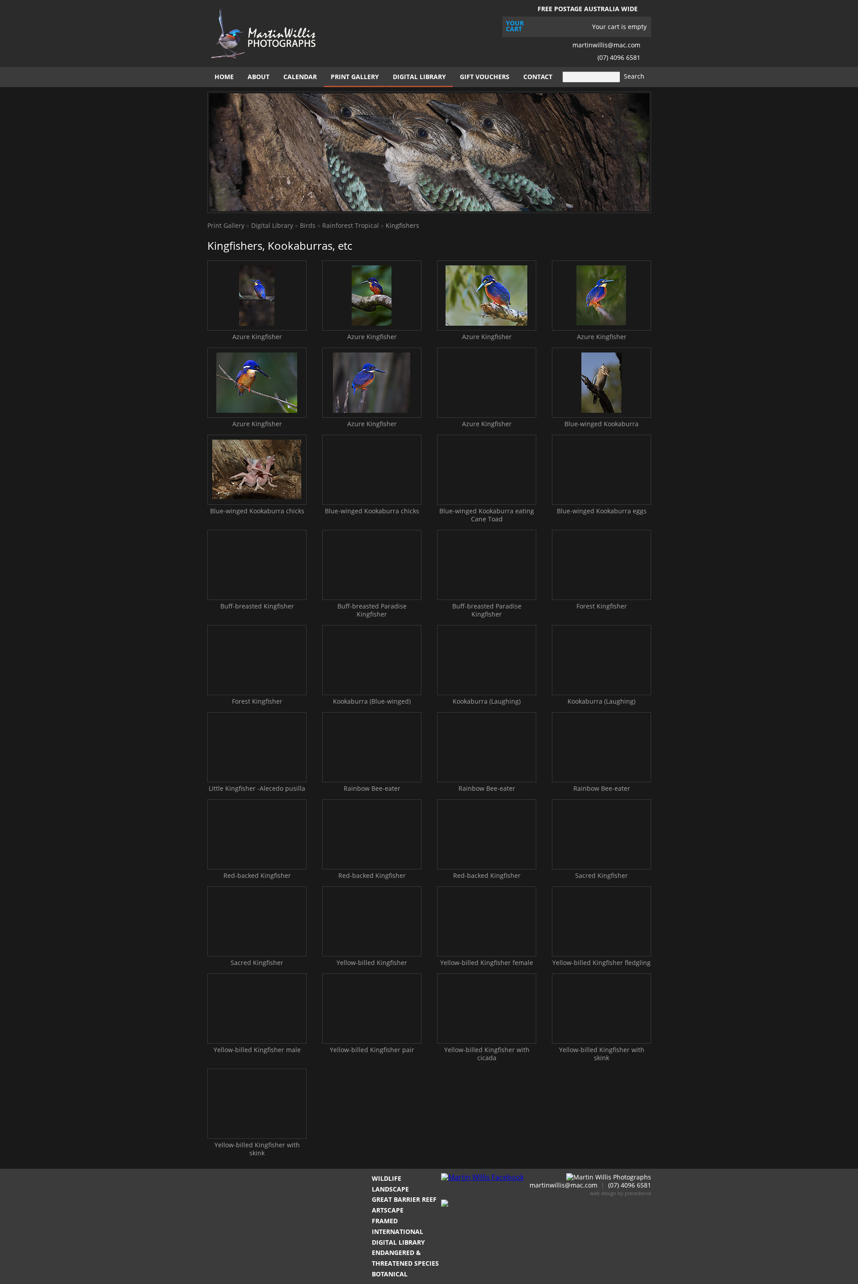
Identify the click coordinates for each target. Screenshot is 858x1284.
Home (224, 76)
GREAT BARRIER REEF (404, 1199)
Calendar (300, 76)
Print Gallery (355, 76)
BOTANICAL (390, 1274)
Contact (537, 76)
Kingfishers (402, 225)
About (258, 76)
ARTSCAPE (388, 1210)
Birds (307, 225)
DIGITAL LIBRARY (398, 1242)
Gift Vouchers (484, 76)
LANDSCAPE (390, 1189)
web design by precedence (620, 1193)
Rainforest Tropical (350, 225)
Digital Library (419, 76)
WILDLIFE (386, 1178)
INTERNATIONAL (397, 1231)
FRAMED (385, 1221)
